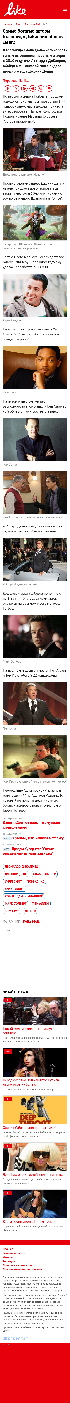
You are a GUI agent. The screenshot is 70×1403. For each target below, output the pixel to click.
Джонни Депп (16, 874)
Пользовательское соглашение (22, 1269)
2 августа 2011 (33, 24)
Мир (19, 24)
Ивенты (8, 1257)
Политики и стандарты (17, 1265)
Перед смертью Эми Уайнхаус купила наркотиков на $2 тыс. (31, 1082)
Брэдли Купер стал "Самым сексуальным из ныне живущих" (28, 851)
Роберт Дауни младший (24, 896)
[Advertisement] (35, 959)
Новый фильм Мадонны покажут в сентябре (28, 1030)
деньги (30, 911)
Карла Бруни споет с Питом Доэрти (29, 1221)
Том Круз (12, 911)
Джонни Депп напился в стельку (34, 838)
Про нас (8, 1249)
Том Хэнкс (35, 881)
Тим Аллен (40, 904)
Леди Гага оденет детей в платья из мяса (33, 1174)
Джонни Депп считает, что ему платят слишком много (32, 825)
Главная (8, 24)
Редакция (9, 1261)
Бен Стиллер (14, 889)
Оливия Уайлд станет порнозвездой (30, 1127)
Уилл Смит (13, 881)
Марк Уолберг (15, 904)
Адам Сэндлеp (44, 874)
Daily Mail (31, 921)
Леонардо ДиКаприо (21, 867)
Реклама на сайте (14, 1253)
